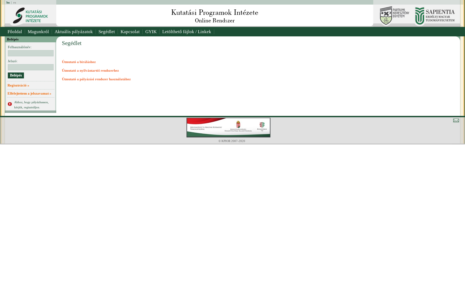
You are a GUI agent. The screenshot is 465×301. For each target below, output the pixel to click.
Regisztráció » (18, 85)
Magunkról (38, 31)
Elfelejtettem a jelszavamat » (29, 93)
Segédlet (106, 31)
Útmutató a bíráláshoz (79, 62)
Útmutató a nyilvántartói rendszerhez (90, 70)
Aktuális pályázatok (74, 31)
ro (14, 2)
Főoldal (15, 31)
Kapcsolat (130, 31)
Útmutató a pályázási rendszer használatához (96, 79)
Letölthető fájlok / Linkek (186, 31)
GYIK (151, 31)
